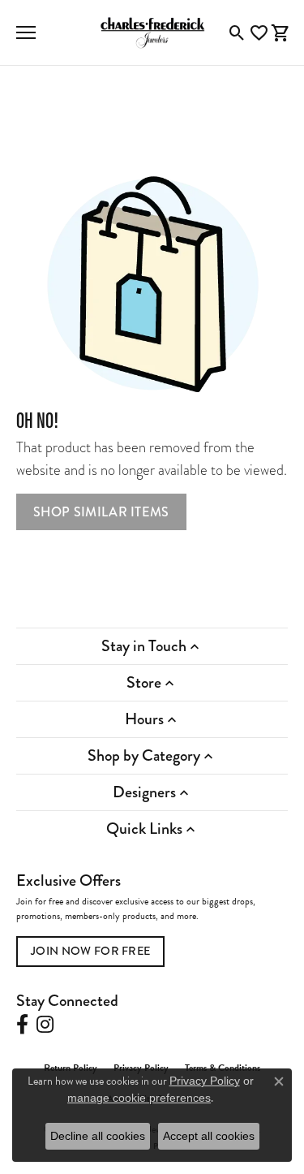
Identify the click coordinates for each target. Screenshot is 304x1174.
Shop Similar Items (101, 512)
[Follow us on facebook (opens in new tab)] (22, 1024)
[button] (237, 32)
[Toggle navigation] (26, 32)
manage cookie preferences (139, 1097)
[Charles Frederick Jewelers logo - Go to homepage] (152, 32)
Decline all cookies (97, 1135)
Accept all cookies (209, 1135)
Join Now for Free (90, 951)
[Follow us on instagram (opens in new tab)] (45, 1024)
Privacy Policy (204, 1080)
